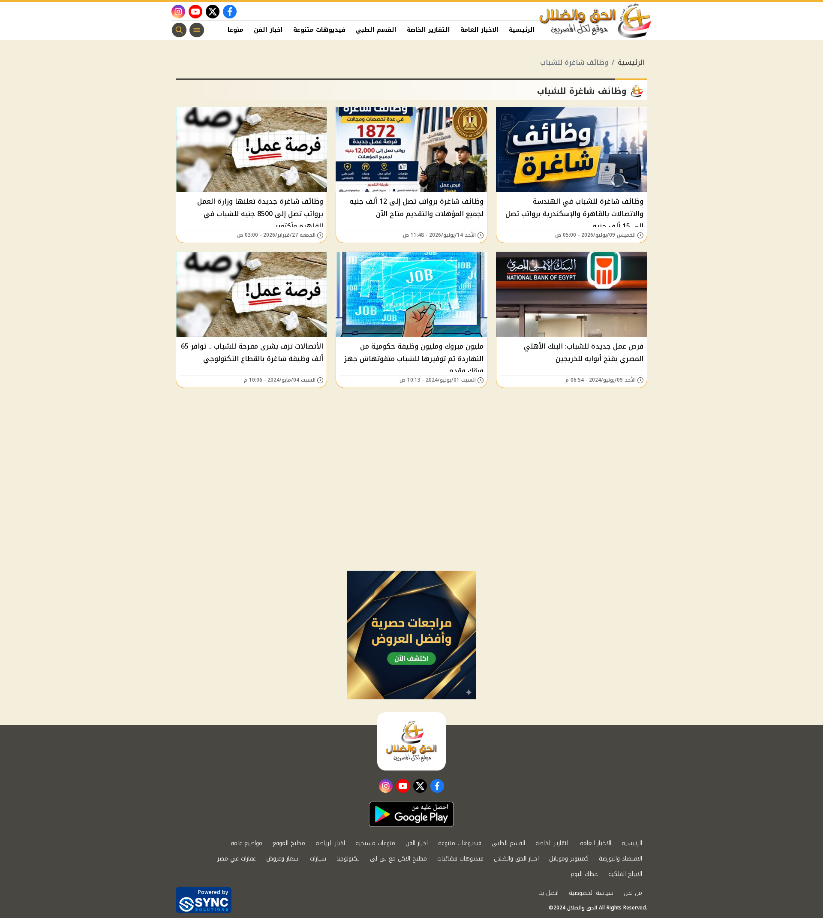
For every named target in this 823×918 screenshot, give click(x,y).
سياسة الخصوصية (591, 893)
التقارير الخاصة (428, 30)
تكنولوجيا (348, 858)
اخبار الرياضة (330, 843)
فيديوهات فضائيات (460, 858)
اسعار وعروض (283, 858)
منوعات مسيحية (375, 843)
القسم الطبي (376, 30)
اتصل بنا (548, 893)
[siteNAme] (596, 21)
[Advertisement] (411, 506)
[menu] (196, 30)
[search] (179, 30)
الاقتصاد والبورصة (620, 858)
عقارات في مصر (236, 858)
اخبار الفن (268, 30)
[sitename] (411, 741)
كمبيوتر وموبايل (569, 858)
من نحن (633, 893)
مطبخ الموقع (289, 843)
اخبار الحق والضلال (516, 858)
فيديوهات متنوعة (319, 30)
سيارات (318, 858)
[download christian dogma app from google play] (411, 814)
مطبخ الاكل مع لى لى (398, 858)
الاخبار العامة (479, 30)
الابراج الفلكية (625, 874)
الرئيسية (522, 30)
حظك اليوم (584, 874)
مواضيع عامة (246, 843)
